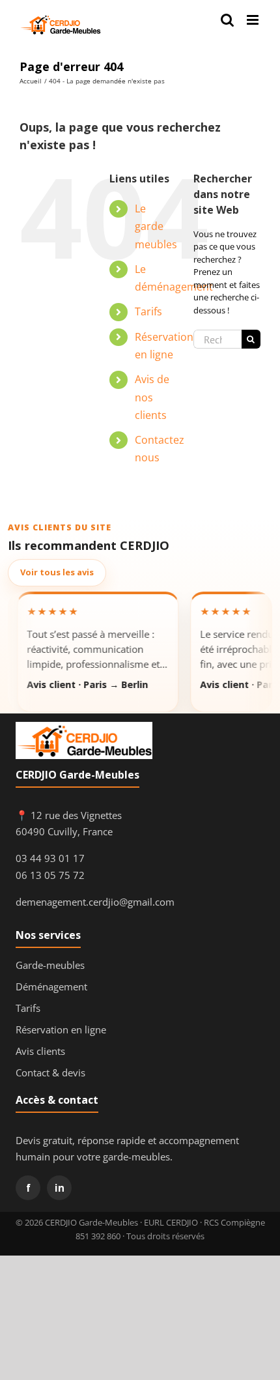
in (59, 1187)
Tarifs (148, 311)
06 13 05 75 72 (50, 875)
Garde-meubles (50, 964)
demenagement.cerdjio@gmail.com (95, 901)
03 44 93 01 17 (50, 858)
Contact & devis (50, 1072)
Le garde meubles (156, 226)
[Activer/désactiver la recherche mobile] (227, 20)
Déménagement (51, 986)
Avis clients (40, 1050)
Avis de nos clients (152, 397)
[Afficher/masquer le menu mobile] (253, 20)
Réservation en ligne (61, 1029)
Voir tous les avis (57, 572)
